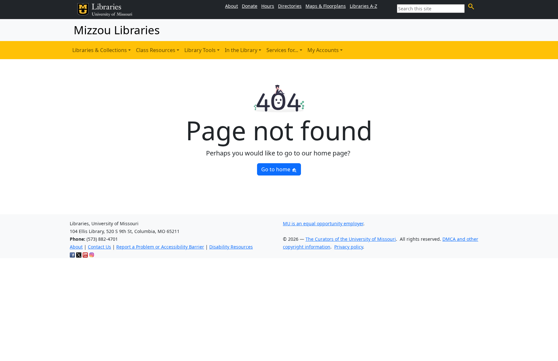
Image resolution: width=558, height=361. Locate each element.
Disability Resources (231, 247)
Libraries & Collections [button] (99, 50)
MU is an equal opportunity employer (323, 223)
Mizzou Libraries (117, 29)
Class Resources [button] (155, 50)
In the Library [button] (241, 50)
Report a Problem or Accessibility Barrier (160, 247)
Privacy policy (348, 247)
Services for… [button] (282, 50)
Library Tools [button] (200, 50)
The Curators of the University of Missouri (350, 239)
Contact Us (99, 247)
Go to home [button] (276, 169)
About (76, 247)
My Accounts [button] (323, 50)
